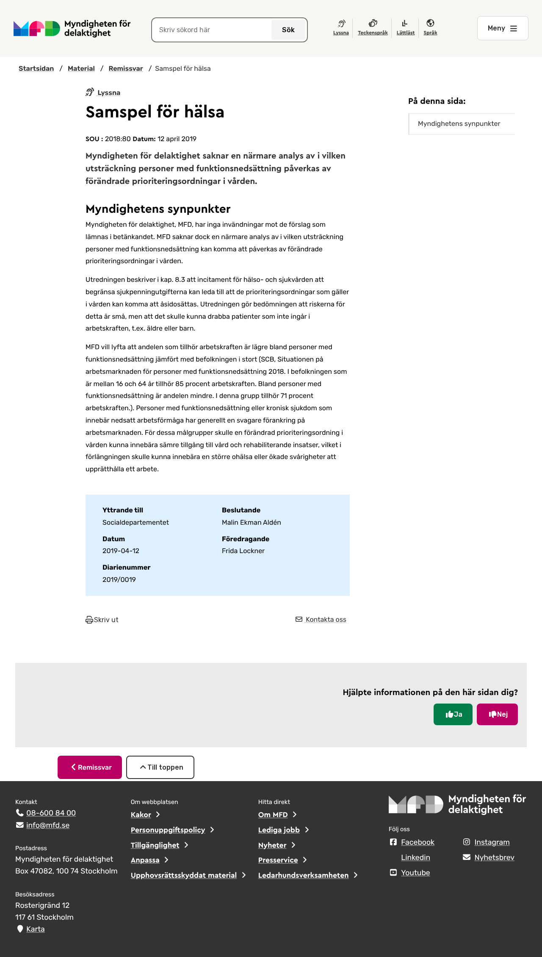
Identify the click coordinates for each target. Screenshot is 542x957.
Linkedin (415, 858)
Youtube (415, 873)
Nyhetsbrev (494, 858)
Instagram (491, 842)
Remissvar (95, 767)
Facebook (417, 842)
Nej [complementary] (502, 714)
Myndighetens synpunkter (459, 124)
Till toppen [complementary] (165, 767)
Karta (35, 929)
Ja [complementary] (458, 714)
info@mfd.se (47, 825)
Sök (288, 30)
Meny (496, 28)
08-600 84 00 (51, 813)
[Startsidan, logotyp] (458, 807)
